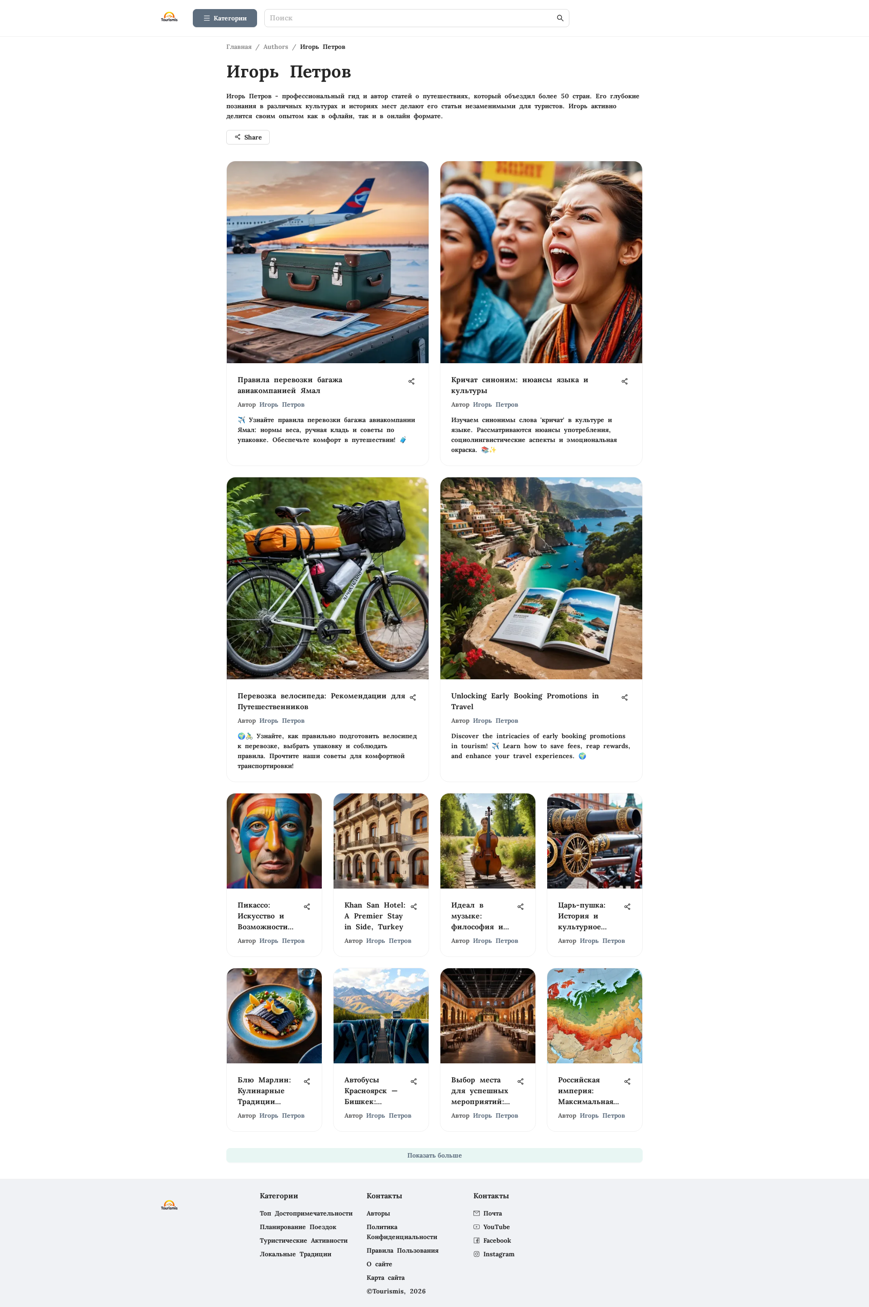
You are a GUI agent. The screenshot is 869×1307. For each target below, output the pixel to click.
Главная (239, 47)
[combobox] (412, 18)
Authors (275, 47)
